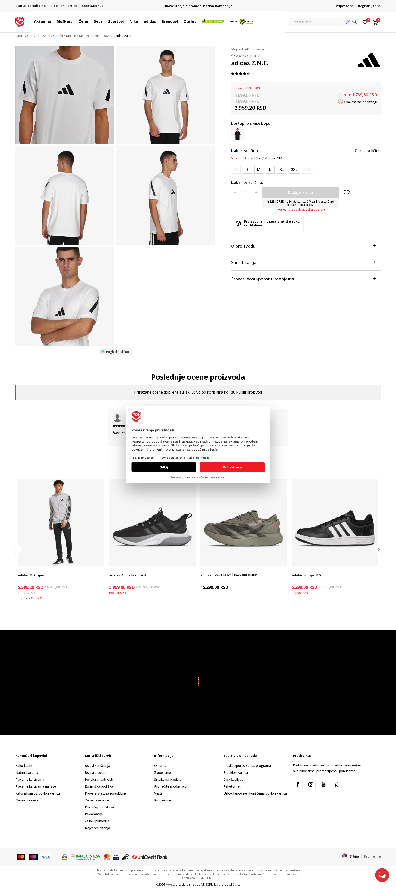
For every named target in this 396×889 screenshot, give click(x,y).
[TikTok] (336, 784)
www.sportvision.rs (178, 884)
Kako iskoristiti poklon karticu (37, 793)
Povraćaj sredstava (99, 807)
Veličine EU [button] (239, 158)
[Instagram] (310, 784)
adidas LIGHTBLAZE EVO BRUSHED (229, 575)
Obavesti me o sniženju (360, 102)
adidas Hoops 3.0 (306, 575)
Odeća (58, 35)
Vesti (158, 793)
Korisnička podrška (99, 786)
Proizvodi (43, 35)
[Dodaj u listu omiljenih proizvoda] (98, 560)
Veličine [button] (256, 158)
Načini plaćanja (26, 772)
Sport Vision (24, 35)
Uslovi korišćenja (97, 765)
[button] (53, 21)
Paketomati (232, 786)
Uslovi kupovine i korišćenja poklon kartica (255, 793)
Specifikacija (244, 262)
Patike (113, 570)
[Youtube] (323, 784)
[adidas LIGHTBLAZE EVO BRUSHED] (243, 522)
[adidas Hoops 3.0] (335, 522)
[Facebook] (297, 784)
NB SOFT (206, 884)
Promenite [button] (372, 856)
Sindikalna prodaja (167, 779)
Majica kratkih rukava (95, 35)
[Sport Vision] (20, 21)
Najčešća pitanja (97, 828)
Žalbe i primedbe (97, 821)
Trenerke (24, 570)
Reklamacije (94, 814)
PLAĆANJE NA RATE (198, 4)
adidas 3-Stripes (31, 575)
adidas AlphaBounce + (127, 575)
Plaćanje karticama (29, 779)
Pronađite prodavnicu (170, 786)
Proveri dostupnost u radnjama (262, 279)
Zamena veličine (97, 800)
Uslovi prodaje (95, 772)
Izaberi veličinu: (245, 151)
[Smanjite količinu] (235, 192)
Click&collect (233, 779)
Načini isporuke (26, 800)
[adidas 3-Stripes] (61, 522)
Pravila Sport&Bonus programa (247, 765)
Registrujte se (369, 6)
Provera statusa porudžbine (106, 793)
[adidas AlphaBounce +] (152, 522)
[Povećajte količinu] (256, 192)
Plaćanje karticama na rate (35, 786)
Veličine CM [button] (273, 158)
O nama (160, 765)
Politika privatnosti (99, 779)
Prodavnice (162, 800)
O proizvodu (243, 246)
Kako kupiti (23, 765)
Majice (71, 35)
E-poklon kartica (236, 772)
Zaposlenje (162, 772)
